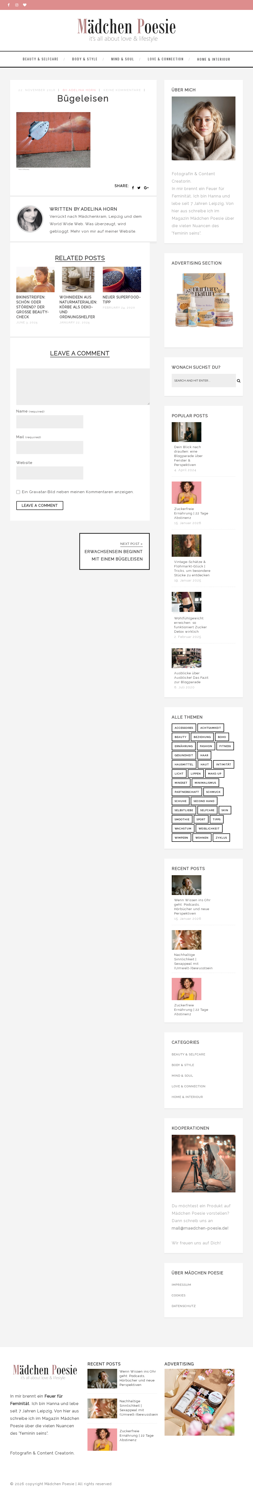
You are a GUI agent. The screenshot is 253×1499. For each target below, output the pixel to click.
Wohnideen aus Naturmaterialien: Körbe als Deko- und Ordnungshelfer (78, 307)
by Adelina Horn (79, 90)
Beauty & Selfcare (41, 58)
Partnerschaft (187, 792)
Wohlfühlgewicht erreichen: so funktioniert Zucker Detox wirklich (190, 624)
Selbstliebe (184, 810)
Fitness (225, 746)
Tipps (217, 819)
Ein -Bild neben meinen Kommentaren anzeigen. (78, 492)
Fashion (206, 746)
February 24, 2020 (119, 307)
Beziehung (202, 737)
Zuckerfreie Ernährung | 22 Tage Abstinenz (191, 513)
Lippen (196, 773)
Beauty (181, 737)
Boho (222, 737)
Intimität (223, 764)
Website (127, 231)
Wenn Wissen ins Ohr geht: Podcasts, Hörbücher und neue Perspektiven (192, 906)
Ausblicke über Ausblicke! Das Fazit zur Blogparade (191, 677)
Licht (179, 773)
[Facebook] (11, 5)
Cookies (179, 1295)
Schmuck (213, 792)
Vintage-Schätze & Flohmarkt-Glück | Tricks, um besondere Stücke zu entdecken (192, 568)
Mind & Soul (122, 58)
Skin (225, 810)
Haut (205, 764)
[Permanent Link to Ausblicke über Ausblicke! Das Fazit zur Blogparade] (186, 667)
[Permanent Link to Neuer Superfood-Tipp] (122, 291)
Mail (28, 437)
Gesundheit (184, 755)
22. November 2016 (36, 90)
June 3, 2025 (27, 322)
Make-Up (214, 773)
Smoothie (182, 819)
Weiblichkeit (209, 828)
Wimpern (181, 837)
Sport (201, 819)
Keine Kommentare (122, 90)
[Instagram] (19, 5)
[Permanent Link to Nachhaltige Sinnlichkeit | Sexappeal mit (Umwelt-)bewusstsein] (186, 948)
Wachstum (183, 828)
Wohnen (202, 837)
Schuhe (181, 801)
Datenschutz (184, 1306)
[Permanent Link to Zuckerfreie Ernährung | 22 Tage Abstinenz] (186, 502)
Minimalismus (205, 782)
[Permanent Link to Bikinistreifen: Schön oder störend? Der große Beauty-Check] (35, 291)
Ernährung (184, 746)
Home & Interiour (213, 59)
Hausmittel (184, 764)
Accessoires (184, 727)
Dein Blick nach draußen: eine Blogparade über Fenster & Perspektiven (188, 456)
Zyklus (221, 837)
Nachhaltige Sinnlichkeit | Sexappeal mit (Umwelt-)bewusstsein (193, 961)
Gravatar (37, 492)
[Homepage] (26, 5)
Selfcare (207, 810)
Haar (204, 755)
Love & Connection (166, 58)
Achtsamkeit (210, 727)
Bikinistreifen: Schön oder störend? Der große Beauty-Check (32, 307)
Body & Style (85, 58)
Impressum (181, 1284)
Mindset (181, 782)
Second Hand (204, 801)
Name (30, 411)
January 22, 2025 (75, 322)
